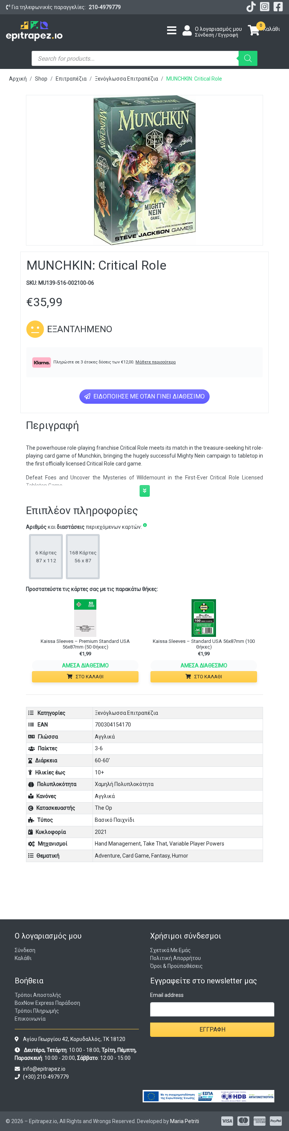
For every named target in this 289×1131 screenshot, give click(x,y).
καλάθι (23, 958)
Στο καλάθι (89, 676)
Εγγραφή (212, 1029)
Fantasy (160, 856)
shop (41, 79)
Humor (180, 856)
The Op (103, 808)
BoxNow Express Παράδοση (47, 1003)
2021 (101, 832)
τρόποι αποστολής (38, 995)
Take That (155, 844)
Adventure (107, 856)
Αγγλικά (105, 737)
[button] (145, 491)
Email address (167, 995)
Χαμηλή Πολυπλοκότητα (124, 784)
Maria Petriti (184, 1121)
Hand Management (118, 844)
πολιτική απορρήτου (175, 958)
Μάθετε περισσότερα (155, 362)
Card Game (135, 856)
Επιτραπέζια (71, 79)
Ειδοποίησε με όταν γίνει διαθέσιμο (148, 396)
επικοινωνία (30, 1019)
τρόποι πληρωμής (37, 1011)
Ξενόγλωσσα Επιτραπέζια (126, 79)
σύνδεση (25, 950)
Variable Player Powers (196, 844)
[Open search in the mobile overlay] (144, 58)
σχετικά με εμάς (170, 950)
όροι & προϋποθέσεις (176, 966)
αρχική (18, 79)
